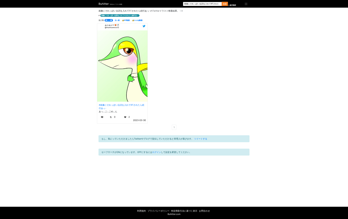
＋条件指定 (232, 5)
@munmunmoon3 (112, 27)
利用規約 (141, 210)
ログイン (156, 152)
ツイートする (200, 138)
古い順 (117, 20)
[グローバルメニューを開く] (246, 4)
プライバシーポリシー (158, 210)
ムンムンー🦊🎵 (112, 25)
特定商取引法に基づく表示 (184, 210)
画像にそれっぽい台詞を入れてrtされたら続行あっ (120, 15)
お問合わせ (204, 210)
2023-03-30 (139, 120)
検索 (225, 4)
